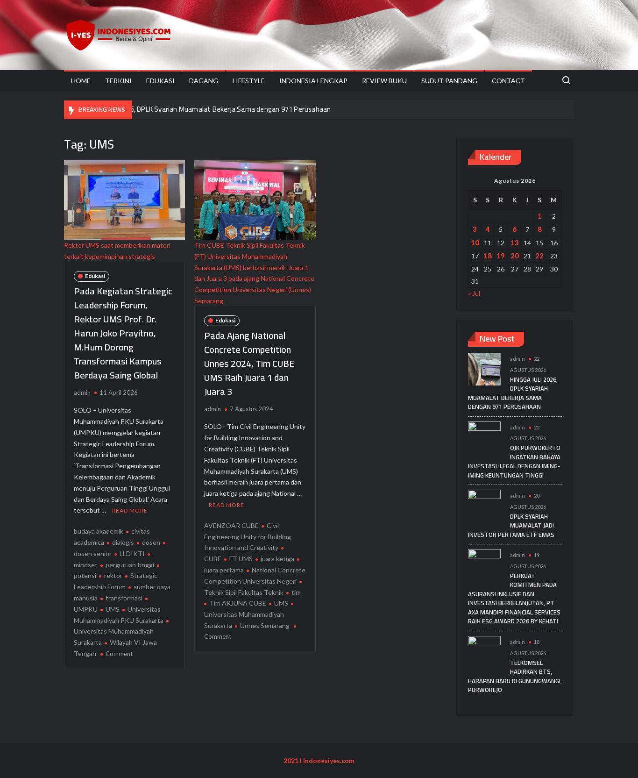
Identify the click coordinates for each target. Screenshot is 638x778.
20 (514, 255)
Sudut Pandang (449, 81)
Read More (130, 510)
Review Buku (384, 81)
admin (82, 392)
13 (514, 242)
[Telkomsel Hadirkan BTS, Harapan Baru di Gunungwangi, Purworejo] (484, 652)
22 (539, 255)
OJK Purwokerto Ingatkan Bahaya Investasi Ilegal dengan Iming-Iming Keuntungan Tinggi (514, 461)
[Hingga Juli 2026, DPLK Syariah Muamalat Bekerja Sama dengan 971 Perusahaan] (484, 368)
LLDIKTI (132, 553)
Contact (508, 81)
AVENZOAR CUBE (231, 525)
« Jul (474, 293)
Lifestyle (249, 81)
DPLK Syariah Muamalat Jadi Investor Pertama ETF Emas (511, 525)
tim (296, 592)
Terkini (118, 81)
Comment (119, 653)
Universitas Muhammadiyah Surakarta (114, 636)
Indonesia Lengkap (313, 81)
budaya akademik (98, 531)
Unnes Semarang (265, 625)
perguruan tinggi (130, 565)
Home (81, 81)
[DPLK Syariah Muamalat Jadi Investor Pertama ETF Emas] (484, 505)
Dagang (203, 81)
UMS (113, 609)
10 (475, 242)
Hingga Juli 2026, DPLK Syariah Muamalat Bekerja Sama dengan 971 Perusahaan (208, 109)
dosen (151, 542)
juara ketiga (277, 559)
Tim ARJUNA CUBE (237, 603)
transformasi (124, 598)
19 (500, 255)
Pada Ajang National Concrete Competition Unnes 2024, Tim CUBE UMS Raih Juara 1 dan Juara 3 (249, 363)
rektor (113, 575)
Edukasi (160, 81)
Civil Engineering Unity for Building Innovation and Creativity (247, 536)
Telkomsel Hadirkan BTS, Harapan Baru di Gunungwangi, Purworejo (515, 676)
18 (487, 255)
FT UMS (241, 559)
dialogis (123, 542)
